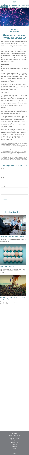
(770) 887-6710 (16, 435)
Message (3, 186)
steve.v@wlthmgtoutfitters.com (14, 440)
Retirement (14, 444)
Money (14, 453)
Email (2, 177)
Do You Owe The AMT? (7, 266)
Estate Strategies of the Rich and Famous (12, 236)
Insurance (14, 450)
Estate (14, 448)
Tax (14, 452)
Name (2, 168)
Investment (14, 446)
